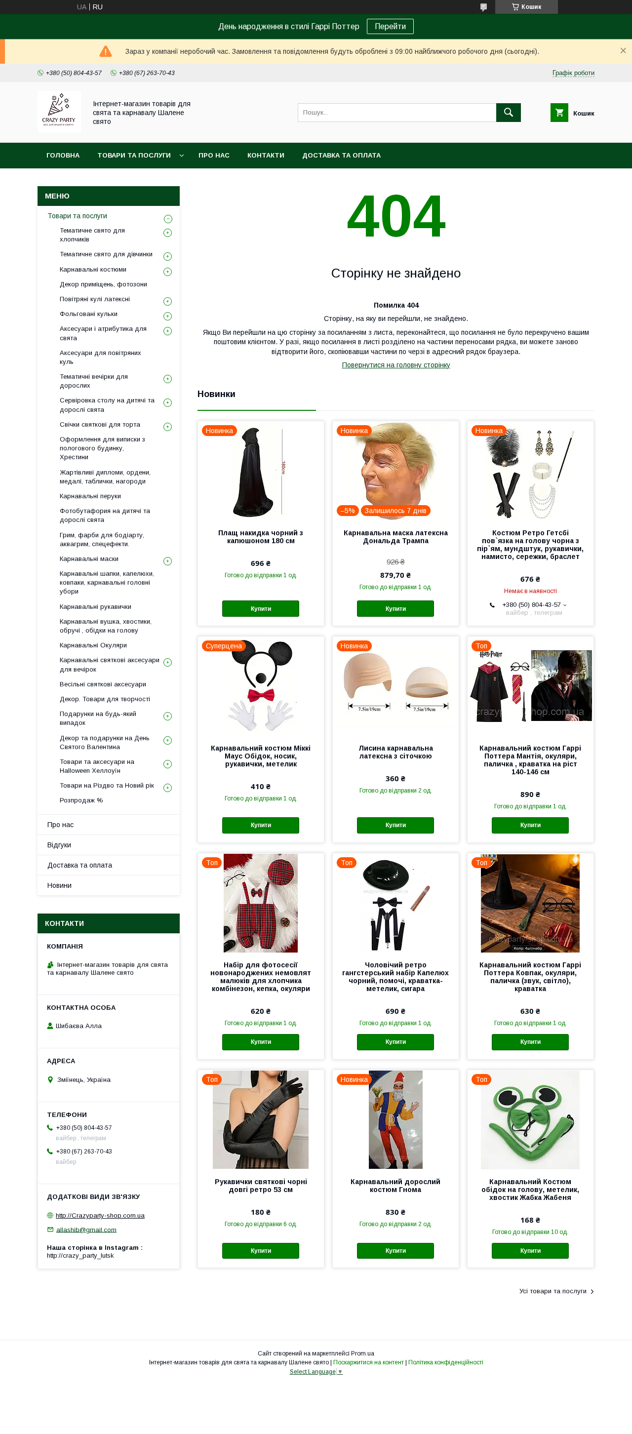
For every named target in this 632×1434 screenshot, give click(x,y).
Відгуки (59, 845)
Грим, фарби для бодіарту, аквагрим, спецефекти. (102, 539)
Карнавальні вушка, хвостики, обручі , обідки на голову (106, 626)
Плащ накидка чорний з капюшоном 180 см (260, 537)
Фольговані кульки (89, 314)
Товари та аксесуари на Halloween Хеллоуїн (97, 766)
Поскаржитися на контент (368, 1362)
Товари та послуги (134, 155)
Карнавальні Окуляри (93, 645)
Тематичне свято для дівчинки (106, 254)
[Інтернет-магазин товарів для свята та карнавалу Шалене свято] (59, 130)
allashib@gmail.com (86, 1229)
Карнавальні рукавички (95, 606)
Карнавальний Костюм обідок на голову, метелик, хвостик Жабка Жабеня (530, 1189)
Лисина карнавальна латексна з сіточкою (395, 752)
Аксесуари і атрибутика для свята (103, 333)
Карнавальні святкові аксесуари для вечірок (109, 664)
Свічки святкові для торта (100, 424)
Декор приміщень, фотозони (103, 284)
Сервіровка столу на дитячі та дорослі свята (107, 405)
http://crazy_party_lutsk (80, 1255)
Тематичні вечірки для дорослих (94, 381)
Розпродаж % (81, 800)
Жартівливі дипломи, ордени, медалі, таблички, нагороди (105, 477)
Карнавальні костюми (93, 269)
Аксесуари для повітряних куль (100, 357)
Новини (59, 885)
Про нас (214, 155)
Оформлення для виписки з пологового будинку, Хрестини (102, 448)
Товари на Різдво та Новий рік (107, 785)
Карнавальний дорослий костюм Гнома (395, 1186)
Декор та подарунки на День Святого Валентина (105, 742)
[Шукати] (508, 112)
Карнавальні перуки (90, 496)
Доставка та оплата (341, 155)
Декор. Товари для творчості (105, 699)
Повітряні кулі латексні (95, 299)
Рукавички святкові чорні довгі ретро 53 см (261, 1186)
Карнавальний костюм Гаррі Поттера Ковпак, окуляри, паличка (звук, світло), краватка (530, 977)
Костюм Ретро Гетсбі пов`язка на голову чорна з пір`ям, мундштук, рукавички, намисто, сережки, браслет (530, 544)
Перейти (390, 26)
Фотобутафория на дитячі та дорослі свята (105, 515)
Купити (261, 608)
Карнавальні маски (89, 558)
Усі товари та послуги (553, 1291)
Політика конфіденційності (445, 1362)
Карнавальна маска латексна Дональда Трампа (396, 537)
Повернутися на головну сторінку (396, 365)
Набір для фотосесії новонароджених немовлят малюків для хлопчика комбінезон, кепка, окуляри (260, 977)
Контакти (265, 155)
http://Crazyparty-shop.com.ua (100, 1215)
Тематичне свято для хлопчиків (92, 235)
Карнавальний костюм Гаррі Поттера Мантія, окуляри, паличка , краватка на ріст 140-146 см (530, 760)
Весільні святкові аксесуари (103, 684)
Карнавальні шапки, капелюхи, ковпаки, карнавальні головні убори (107, 582)
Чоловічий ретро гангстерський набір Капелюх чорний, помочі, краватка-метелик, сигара (395, 977)
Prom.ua (362, 1353)
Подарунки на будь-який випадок (98, 718)
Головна (62, 155)
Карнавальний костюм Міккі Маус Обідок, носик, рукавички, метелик (261, 756)
